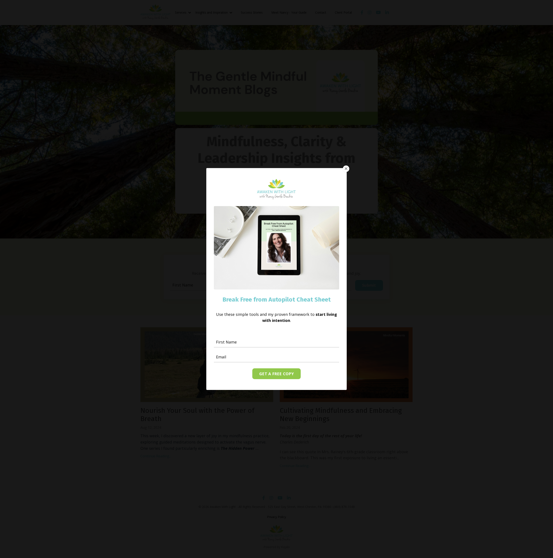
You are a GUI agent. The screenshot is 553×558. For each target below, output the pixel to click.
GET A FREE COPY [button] (276, 373)
